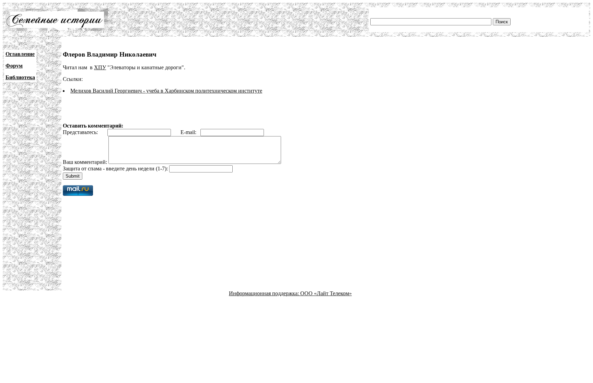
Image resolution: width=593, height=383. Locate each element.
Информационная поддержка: (264, 293)
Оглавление (20, 54)
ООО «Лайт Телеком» (326, 293)
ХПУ (100, 67)
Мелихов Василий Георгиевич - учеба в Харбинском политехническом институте (166, 91)
